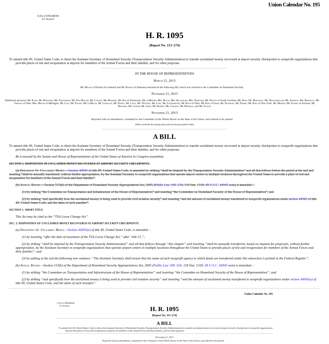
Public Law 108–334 (169, 185)
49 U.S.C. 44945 (216, 185)
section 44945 (298, 199)
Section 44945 (78, 170)
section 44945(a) (301, 279)
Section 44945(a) (79, 230)
